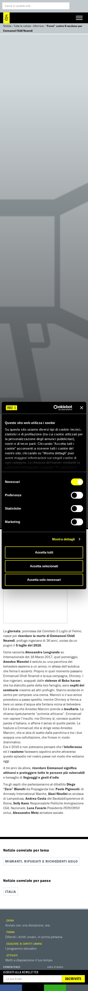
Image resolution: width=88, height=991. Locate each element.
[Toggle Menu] (79, 18)
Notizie (7, 26)
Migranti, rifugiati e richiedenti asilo (41, 861)
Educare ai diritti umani (24, 944)
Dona (10, 920)
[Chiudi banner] (81, 407)
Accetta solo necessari (44, 579)
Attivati (12, 955)
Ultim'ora (38, 26)
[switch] (77, 495)
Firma (10, 932)
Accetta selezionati (44, 566)
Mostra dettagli (63, 539)
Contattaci (11, 967)
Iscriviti (73, 978)
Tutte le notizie (22, 26)
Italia (10, 891)
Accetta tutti (44, 552)
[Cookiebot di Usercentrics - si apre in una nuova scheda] (54, 408)
